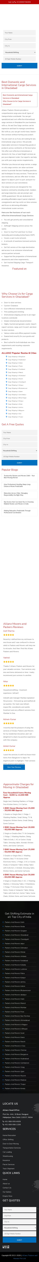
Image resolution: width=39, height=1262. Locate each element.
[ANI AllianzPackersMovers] (28, 277)
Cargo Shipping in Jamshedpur (17, 395)
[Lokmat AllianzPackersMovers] (28, 285)
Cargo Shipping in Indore (15, 363)
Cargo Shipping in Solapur (16, 385)
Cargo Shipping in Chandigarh (17, 382)
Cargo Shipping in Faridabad (16, 369)
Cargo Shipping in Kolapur (16, 401)
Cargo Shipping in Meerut (15, 372)
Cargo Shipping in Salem (15, 391)
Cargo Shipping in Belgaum (16, 410)
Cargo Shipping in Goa (14, 414)
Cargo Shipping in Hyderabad (16, 360)
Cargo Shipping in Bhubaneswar (17, 388)
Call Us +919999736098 (19, 2)
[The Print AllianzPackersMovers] (10, 277)
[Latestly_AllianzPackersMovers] (10, 285)
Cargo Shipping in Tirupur (15, 417)
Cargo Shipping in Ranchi (15, 379)
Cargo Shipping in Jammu (15, 407)
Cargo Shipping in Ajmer (15, 404)
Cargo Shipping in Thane (15, 366)
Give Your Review (14, 767)
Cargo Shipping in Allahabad (16, 376)
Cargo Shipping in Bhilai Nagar (17, 398)
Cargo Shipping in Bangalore (16, 356)
